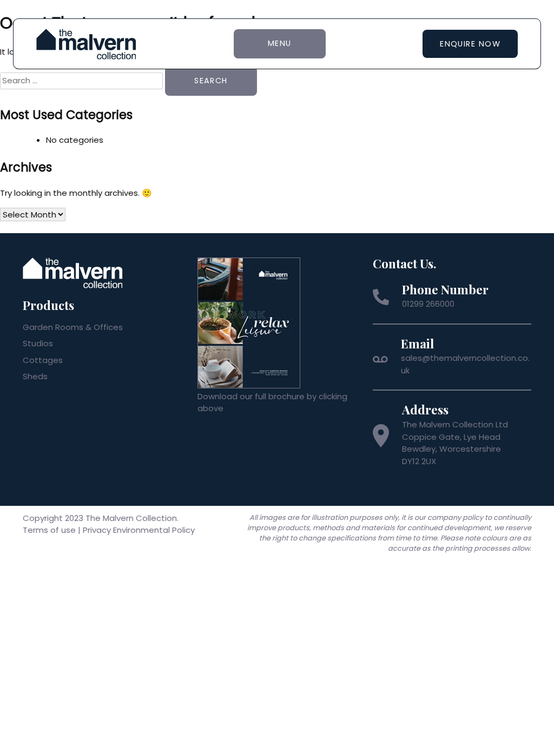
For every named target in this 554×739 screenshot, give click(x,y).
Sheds (35, 376)
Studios (38, 343)
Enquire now (470, 43)
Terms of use (49, 530)
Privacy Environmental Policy (139, 530)
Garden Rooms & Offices (73, 327)
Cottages (43, 360)
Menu (280, 43)
